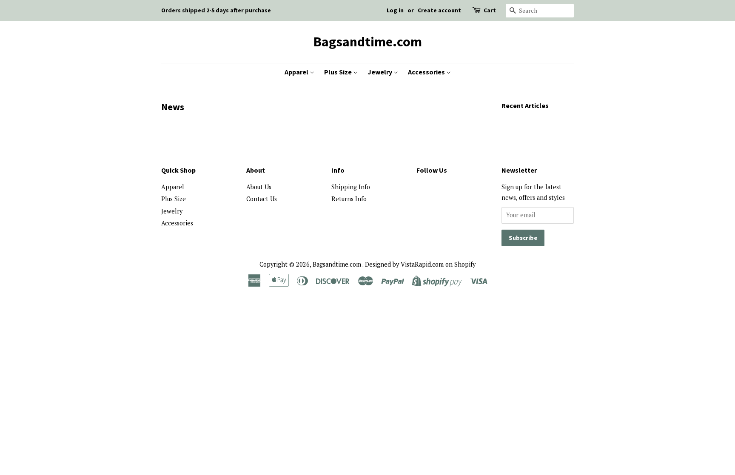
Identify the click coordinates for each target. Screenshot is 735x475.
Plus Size (338, 72)
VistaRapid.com (422, 264)
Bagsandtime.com (367, 42)
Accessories (427, 72)
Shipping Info (350, 187)
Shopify (465, 264)
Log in (395, 10)
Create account (439, 10)
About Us (258, 187)
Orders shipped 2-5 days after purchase (216, 10)
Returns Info (349, 199)
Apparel (297, 72)
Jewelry (380, 72)
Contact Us (261, 199)
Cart (490, 10)
